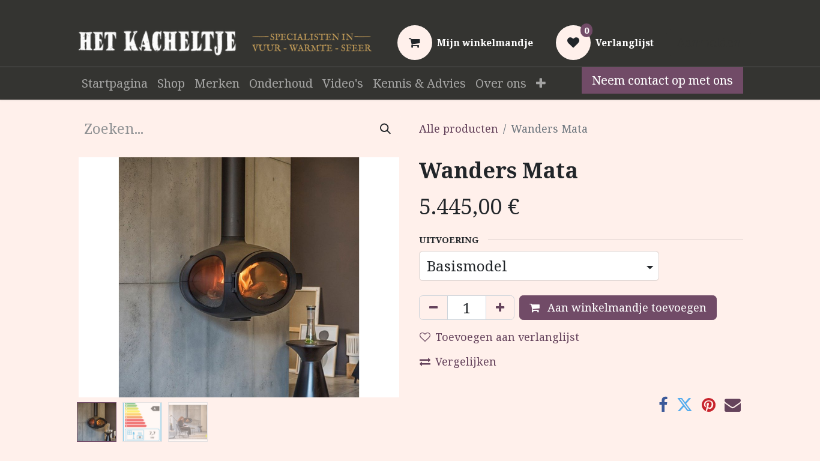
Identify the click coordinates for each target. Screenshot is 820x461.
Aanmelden (709, 42)
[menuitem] (114, 83)
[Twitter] (685, 405)
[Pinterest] (709, 405)
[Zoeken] (385, 128)
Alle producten (458, 128)
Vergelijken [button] (465, 361)
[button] (101, 277)
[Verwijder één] (433, 307)
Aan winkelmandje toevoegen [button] (625, 307)
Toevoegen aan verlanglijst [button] (507, 337)
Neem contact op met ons (662, 80)
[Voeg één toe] (500, 307)
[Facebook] (663, 405)
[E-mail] (733, 405)
